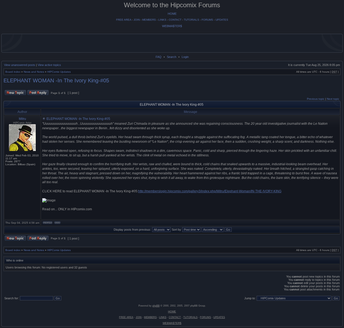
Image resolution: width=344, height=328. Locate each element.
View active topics (49, 65)
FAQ (159, 56)
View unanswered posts (19, 65)
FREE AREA (123, 19)
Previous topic (315, 98)
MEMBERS (149, 19)
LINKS (162, 19)
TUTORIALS (191, 19)
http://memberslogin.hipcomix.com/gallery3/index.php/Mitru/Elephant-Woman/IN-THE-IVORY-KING (209, 191)
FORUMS (207, 19)
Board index (12, 71)
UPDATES (222, 19)
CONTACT (175, 19)
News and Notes (34, 71)
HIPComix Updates (59, 71)
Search (171, 56)
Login (185, 56)
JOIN (137, 19)
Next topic (333, 98)
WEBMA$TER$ (172, 26)
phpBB (156, 305)
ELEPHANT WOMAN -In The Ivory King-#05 (56, 80)
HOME (172, 13)
